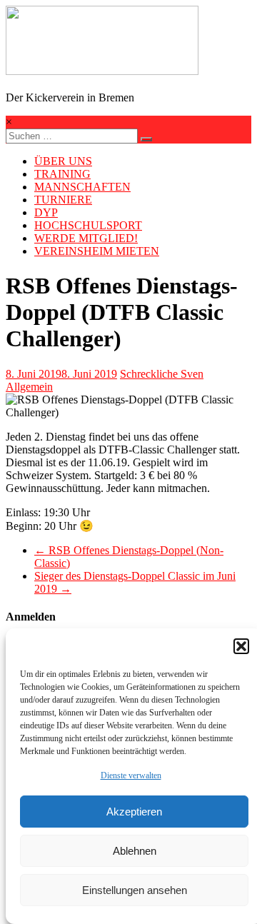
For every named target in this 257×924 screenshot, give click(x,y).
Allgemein (29, 387)
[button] (241, 646)
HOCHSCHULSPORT (88, 225)
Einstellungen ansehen (134, 890)
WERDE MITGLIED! (86, 238)
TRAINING (62, 174)
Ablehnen (134, 851)
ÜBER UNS (63, 161)
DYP (46, 212)
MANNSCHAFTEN (82, 187)
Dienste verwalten (131, 775)
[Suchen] (146, 139)
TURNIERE (63, 200)
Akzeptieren (134, 811)
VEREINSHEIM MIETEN (96, 251)
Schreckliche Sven (161, 374)
